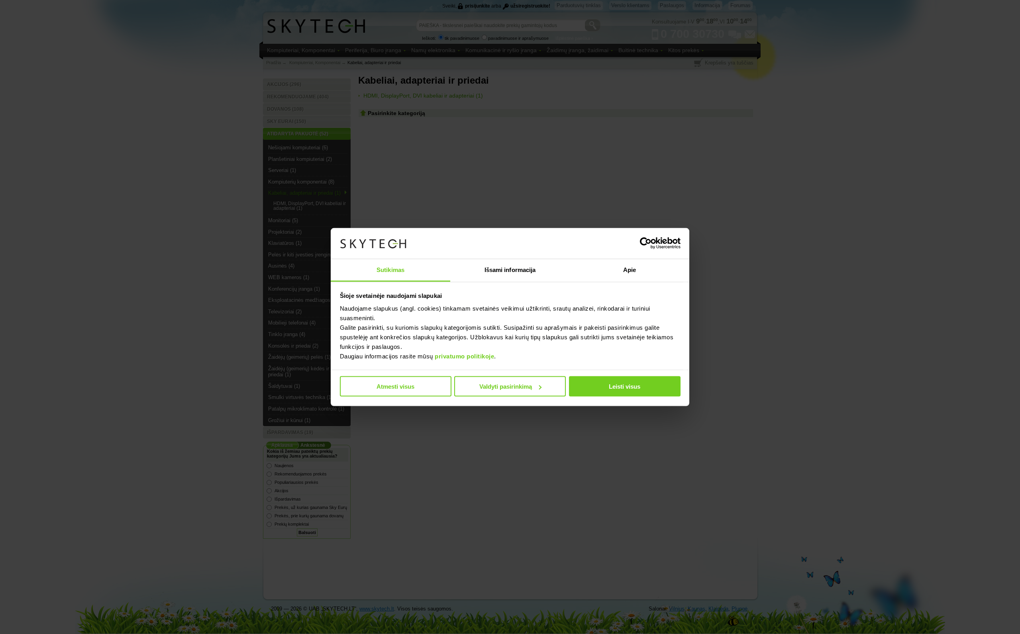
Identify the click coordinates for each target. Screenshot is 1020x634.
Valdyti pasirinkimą (505, 386)
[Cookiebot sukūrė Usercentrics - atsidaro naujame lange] (646, 243)
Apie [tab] (629, 269)
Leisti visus (624, 386)
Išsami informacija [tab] (510, 269)
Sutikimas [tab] (390, 269)
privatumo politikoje (464, 355)
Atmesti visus (395, 386)
